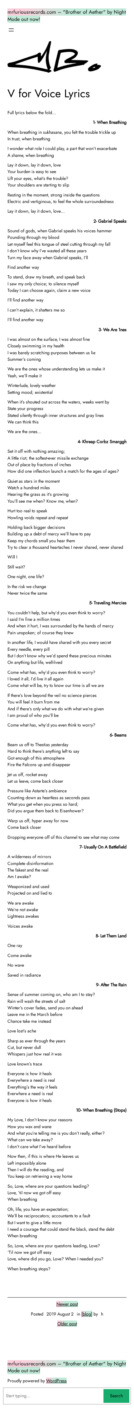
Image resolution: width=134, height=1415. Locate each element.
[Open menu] (11, 30)
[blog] (86, 1314)
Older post (67, 1324)
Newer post (67, 1304)
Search (116, 1396)
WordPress (56, 1381)
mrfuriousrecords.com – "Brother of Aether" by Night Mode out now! (66, 1367)
